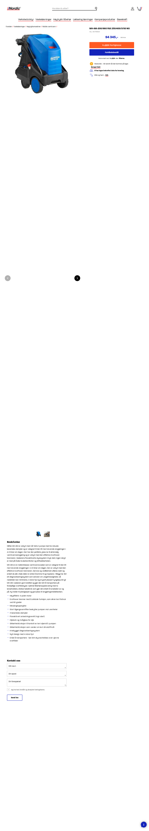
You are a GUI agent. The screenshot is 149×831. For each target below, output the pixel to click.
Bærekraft (122, 19)
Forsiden (9, 27)
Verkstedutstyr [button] (26, 19)
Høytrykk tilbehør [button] (62, 19)
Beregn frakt (95, 67)
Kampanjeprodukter (105, 19)
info (106, 75)
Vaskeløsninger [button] (43, 19)
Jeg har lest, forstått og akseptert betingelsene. (28, 690)
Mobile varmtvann (49, 27)
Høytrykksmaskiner (34, 27)
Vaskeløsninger (19, 27)
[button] (77, 278)
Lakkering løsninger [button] (83, 19)
